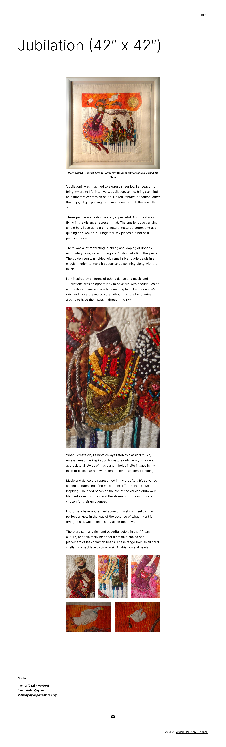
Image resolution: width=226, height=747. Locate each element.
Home (204, 15)
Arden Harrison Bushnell (192, 732)
